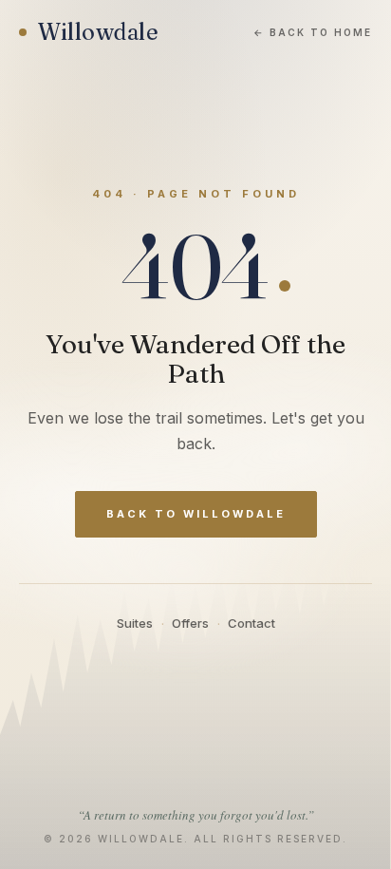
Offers (190, 623)
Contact (251, 623)
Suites (135, 623)
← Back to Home (312, 32)
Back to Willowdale (196, 513)
